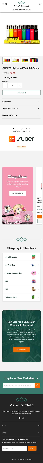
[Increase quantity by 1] (19, 85)
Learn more (21, 146)
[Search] (37, 385)
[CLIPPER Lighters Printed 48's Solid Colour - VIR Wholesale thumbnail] (6, 60)
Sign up (32, 448)
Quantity (5, 81)
